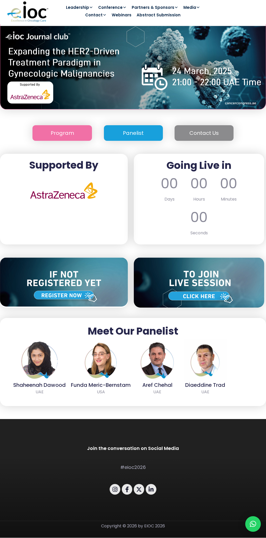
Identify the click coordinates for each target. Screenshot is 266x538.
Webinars (121, 15)
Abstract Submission (159, 15)
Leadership (77, 7)
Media (189, 7)
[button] (253, 524)
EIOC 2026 (154, 526)
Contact (94, 15)
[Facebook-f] (127, 489)
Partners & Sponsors (153, 7)
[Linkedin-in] (151, 489)
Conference (110, 7)
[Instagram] (115, 489)
